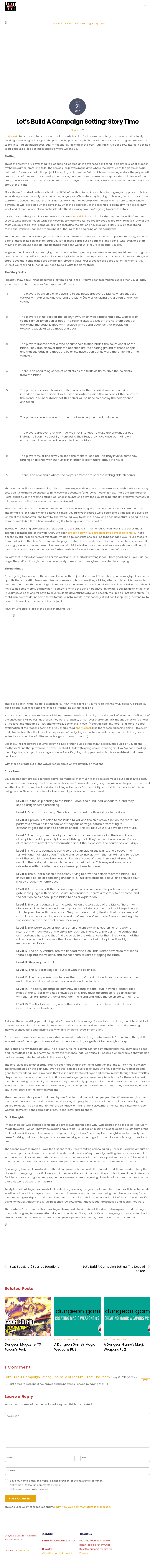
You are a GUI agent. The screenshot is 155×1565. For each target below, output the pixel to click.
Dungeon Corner (20, 1339)
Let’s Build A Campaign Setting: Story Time (77, 121)
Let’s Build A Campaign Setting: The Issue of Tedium (114, 1269)
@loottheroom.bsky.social (57, 1553)
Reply (145, 1380)
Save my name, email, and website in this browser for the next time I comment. (57, 1481)
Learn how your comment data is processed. (82, 1507)
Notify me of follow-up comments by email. (35, 1485)
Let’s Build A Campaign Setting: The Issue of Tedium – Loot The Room (57, 1377)
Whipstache (23, 1550)
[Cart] (138, 4)
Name (10, 1457)
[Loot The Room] (10, 9)
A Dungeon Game (63, 1339)
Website (11, 1470)
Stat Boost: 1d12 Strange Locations (34, 1267)
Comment (13, 1416)
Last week (11, 136)
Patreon (84, 1553)
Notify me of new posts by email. (29, 1489)
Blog (73, 130)
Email (86, 1457)
